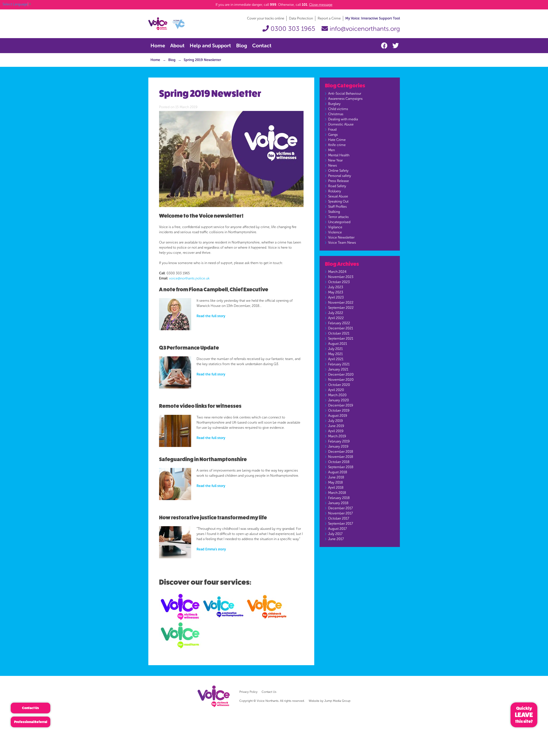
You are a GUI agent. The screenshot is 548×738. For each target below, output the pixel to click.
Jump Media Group (337, 701)
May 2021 (335, 354)
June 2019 (336, 426)
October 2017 (338, 518)
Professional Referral (30, 722)
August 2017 (337, 529)
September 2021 (340, 338)
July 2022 (335, 313)
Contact (261, 45)
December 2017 (340, 508)
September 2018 (340, 467)
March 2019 (337, 436)
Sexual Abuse (338, 196)
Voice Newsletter (341, 237)
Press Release (338, 181)
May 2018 (335, 482)
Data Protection (301, 18)
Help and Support (210, 45)
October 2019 (338, 410)
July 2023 (335, 287)
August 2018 (337, 472)
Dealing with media (343, 119)
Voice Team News (342, 243)
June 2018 (336, 477)
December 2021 (340, 328)
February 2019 (339, 441)
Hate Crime (337, 140)
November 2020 (341, 380)
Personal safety (339, 176)
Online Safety (338, 171)
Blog (241, 45)
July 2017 (335, 534)
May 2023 (335, 292)
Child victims (338, 109)
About (177, 45)
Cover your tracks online (265, 18)
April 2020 (336, 390)
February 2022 (339, 323)
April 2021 (335, 359)
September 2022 (341, 308)
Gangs (333, 135)
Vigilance (335, 227)
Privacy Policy (248, 692)
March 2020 (337, 395)
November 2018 (340, 457)
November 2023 (340, 277)
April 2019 (335, 431)
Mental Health (338, 155)
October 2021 (338, 333)
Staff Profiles (337, 207)
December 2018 (340, 452)
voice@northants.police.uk (189, 278)
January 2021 (338, 369)
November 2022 (340, 302)
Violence (335, 232)
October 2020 (339, 385)
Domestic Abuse (341, 124)
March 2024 (337, 272)
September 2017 (340, 523)
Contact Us (269, 692)
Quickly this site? (524, 715)
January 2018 (338, 503)
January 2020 (338, 400)
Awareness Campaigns (345, 99)
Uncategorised (339, 222)
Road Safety (337, 186)
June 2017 (336, 539)
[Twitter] (395, 46)
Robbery (334, 191)
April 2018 (335, 488)
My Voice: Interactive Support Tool (372, 18)
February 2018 (339, 498)
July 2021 (335, 349)
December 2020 (341, 374)
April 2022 (336, 318)
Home (157, 45)
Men (331, 150)
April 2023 (336, 297)
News (332, 165)
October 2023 (339, 282)
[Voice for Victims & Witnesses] (166, 23)
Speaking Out (338, 201)
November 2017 (340, 513)
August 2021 (337, 344)
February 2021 (339, 364)
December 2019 (340, 405)
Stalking (334, 212)
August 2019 (337, 416)
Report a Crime (329, 18)
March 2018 (337, 493)
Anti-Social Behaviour (344, 93)
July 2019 (335, 421)
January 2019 (338, 446)
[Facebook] (385, 46)
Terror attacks (338, 217)
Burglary (334, 104)
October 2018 (338, 462)
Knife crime (337, 145)
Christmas (335, 114)
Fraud (332, 129)
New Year (335, 160)
